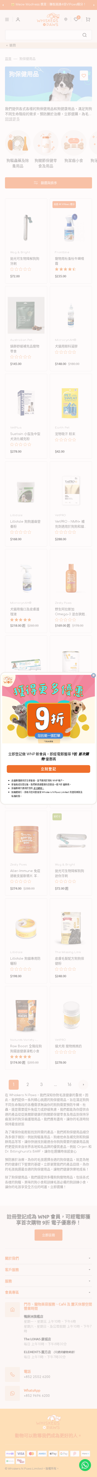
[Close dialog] (94, 676)
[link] (48, 709)
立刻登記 (48, 769)
